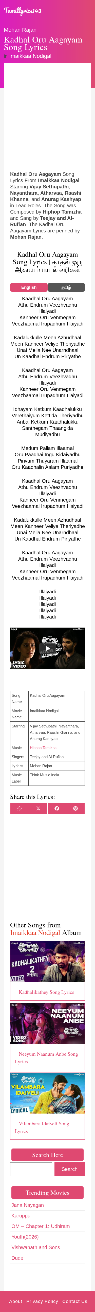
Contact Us (74, 1301)
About (15, 1301)
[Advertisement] (47, 116)
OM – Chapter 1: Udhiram (40, 1226)
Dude (17, 1258)
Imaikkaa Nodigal (30, 56)
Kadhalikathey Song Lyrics (46, 992)
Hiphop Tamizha (43, 748)
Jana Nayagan (27, 1205)
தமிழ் (66, 287)
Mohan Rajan (20, 30)
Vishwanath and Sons (35, 1247)
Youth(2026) (25, 1237)
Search (70, 1169)
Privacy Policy (42, 1301)
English (28, 287)
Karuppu (20, 1215)
